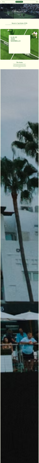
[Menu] (37, 2)
